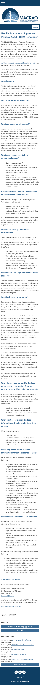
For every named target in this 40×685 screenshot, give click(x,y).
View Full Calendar (20, 664)
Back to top (19, 677)
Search (35, 27)
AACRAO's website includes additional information (18, 63)
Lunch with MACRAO (18, 649)
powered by (14, 681)
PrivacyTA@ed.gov (7, 596)
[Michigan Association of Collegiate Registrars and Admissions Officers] (20, 15)
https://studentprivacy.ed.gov (11, 607)
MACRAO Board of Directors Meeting (22, 645)
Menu (3, 3)
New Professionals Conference (21, 640)
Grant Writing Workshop (18, 654)
